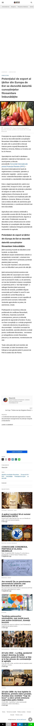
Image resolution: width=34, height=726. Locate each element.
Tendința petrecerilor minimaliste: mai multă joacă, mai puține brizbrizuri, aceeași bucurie (16, 619)
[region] (17, 56)
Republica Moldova (23, 6)
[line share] (19, 459)
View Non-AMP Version (21, 719)
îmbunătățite (9, 476)
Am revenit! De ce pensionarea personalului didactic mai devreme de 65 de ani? (16, 583)
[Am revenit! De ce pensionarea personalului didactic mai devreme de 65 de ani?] (17, 567)
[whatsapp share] (16, 459)
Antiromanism (6, 649)
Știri (15, 510)
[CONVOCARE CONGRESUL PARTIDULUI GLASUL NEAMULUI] (17, 533)
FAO (3, 476)
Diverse (4, 612)
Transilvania (14, 649)
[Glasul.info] (17, 2)
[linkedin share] (13, 459)
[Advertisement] (17, 26)
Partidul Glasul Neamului (9, 543)
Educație (10, 510)
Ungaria (21, 649)
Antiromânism (5, 6)
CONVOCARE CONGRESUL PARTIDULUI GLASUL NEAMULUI (15, 549)
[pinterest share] (9, 459)
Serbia (32, 6)
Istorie (4, 687)
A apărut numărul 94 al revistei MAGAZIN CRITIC (16, 515)
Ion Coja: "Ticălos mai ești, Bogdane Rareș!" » (18, 410)
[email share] (6, 459)
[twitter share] (3, 459)
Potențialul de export (20, 476)
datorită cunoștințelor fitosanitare (10, 474)
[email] (8, 724)
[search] (31, 2)
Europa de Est (25, 474)
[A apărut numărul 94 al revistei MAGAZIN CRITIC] (17, 500)
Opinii (9, 577)
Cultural (4, 510)
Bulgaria (13, 6)
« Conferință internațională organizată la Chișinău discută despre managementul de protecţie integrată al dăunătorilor (17, 418)
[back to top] (30, 719)
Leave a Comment (17, 451)
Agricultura (5, 75)
